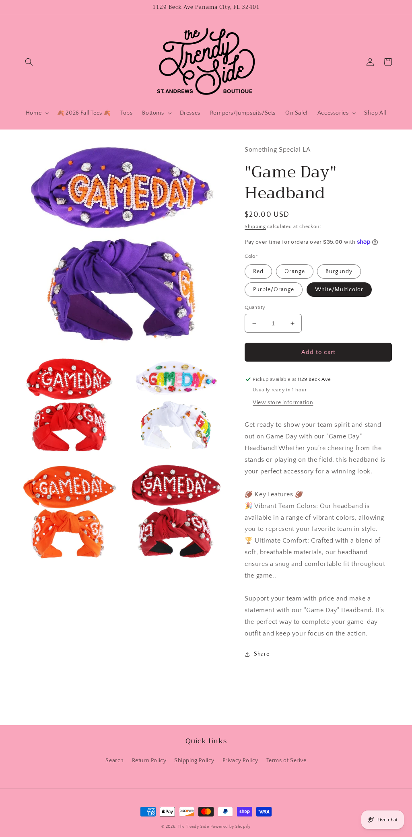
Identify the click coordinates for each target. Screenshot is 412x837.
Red (258, 271)
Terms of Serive (286, 760)
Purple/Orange (273, 289)
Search (114, 760)
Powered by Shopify (230, 827)
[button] (29, 62)
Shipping (255, 226)
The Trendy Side (193, 827)
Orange (294, 271)
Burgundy (338, 271)
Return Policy (149, 760)
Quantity (255, 307)
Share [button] (261, 654)
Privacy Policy (240, 760)
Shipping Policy (194, 760)
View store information (283, 402)
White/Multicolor (339, 289)
